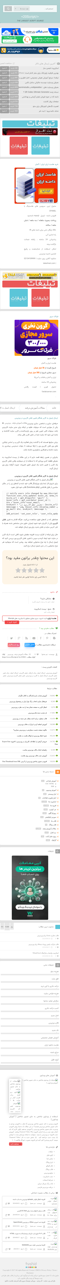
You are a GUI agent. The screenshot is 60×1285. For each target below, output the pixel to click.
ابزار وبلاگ (49, 1162)
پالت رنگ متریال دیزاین (45, 1183)
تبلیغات (50, 1151)
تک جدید (55, 1030)
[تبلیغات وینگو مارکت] (30, 919)
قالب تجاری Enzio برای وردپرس (48, 935)
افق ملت (55, 978)
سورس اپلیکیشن (50, 817)
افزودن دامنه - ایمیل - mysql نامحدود (41, 215)
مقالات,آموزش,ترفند (35, 408)
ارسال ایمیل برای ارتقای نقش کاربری (32, 673)
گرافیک (54, 840)
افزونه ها (53, 805)
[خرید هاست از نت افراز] (30, 135)
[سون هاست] (30, 43)
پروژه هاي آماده (51, 836)
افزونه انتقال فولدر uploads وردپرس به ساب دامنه (29, 1199)
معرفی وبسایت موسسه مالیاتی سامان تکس (42, 82)
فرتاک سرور (54, 316)
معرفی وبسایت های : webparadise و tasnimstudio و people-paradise (31, 87)
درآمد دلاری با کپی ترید (50, 986)
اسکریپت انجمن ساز (51, 68)
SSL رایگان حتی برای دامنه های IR (42, 230)
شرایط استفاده (48, 1180)
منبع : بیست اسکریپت (42, 609)
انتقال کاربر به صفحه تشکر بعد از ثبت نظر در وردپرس (29, 707)
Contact (32, 1270)
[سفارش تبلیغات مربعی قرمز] (19, 154)
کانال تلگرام (29, 644)
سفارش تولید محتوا (51, 1001)
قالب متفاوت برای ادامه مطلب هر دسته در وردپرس (30, 718)
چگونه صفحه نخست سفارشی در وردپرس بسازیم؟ (30, 730)
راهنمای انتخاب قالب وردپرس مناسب (35, 750)
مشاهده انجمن (6, 63)
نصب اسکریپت (48, 1176)
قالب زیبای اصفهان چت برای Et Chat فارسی (31, 1211)
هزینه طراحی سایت (51, 993)
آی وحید (39, 1281)
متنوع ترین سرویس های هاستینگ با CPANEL (40, 208)
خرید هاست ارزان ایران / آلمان (46, 164)
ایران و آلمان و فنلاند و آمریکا (45, 377)
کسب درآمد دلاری (52, 1008)
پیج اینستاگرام (13, 644)
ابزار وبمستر (52, 794)
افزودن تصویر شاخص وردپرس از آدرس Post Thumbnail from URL (24, 761)
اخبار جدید (55, 1015)
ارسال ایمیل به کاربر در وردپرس (37, 675)
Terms (54, 1270)
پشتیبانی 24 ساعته (49, 382)
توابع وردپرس (48, 1173)
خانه (54, 408)
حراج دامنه (54, 1052)
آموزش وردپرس (51, 673)
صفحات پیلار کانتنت (51, 101)
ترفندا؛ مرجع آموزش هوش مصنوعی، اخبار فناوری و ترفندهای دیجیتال (32, 77)
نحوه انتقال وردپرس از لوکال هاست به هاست (32, 736)
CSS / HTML (49, 784)
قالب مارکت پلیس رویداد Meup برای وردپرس (44, 944)
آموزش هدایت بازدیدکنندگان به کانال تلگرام (32, 696)
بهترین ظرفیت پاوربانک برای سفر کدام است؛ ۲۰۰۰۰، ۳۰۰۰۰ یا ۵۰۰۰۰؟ (32, 73)
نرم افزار (53, 832)
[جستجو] (8, 8)
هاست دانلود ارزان (52, 1045)
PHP (52, 786)
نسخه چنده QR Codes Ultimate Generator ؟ (41, 92)
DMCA (38, 1270)
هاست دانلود (9, 1281)
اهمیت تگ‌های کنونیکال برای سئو (46, 106)
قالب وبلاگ (52, 825)
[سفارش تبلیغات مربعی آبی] (40, 154)
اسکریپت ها (52, 802)
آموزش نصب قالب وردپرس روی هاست (34, 756)
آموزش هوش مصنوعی (50, 1037)
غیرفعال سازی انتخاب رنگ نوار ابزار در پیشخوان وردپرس (28, 701)
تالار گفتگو (49, 1166)
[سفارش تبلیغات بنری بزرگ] (30, 127)
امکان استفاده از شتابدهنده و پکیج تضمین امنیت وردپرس (40, 251)
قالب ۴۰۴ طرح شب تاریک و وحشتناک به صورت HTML (27, 1233)
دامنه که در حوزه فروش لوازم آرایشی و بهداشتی (40, 96)
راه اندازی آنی (51, 234)
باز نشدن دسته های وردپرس (37, 713)
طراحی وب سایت (49, 1281)
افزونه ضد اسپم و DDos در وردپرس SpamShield (29, 1222)
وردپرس (7, 423)
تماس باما (50, 1159)
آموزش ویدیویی (51, 790)
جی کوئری (52, 809)
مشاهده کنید (14, 1144)
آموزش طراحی (51, 781)
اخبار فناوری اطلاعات (49, 798)
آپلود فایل (55, 1059)
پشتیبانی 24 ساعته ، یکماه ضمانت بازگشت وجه (40, 242)
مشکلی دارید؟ (45, 598)
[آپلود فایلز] (30, 35)
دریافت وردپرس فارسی (45, 1187)
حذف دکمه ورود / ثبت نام (49, 111)
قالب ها (53, 821)
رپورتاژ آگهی (52, 813)
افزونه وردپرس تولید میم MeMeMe (33, 1245)
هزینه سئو (55, 971)
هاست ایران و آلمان (48, 363)
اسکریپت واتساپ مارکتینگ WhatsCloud (46, 953)
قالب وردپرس (53, 1023)
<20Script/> (30, 16)
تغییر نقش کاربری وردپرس (16, 675)
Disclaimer (30, 1273)
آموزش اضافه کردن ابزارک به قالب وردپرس (32, 724)
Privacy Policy (46, 1270)
